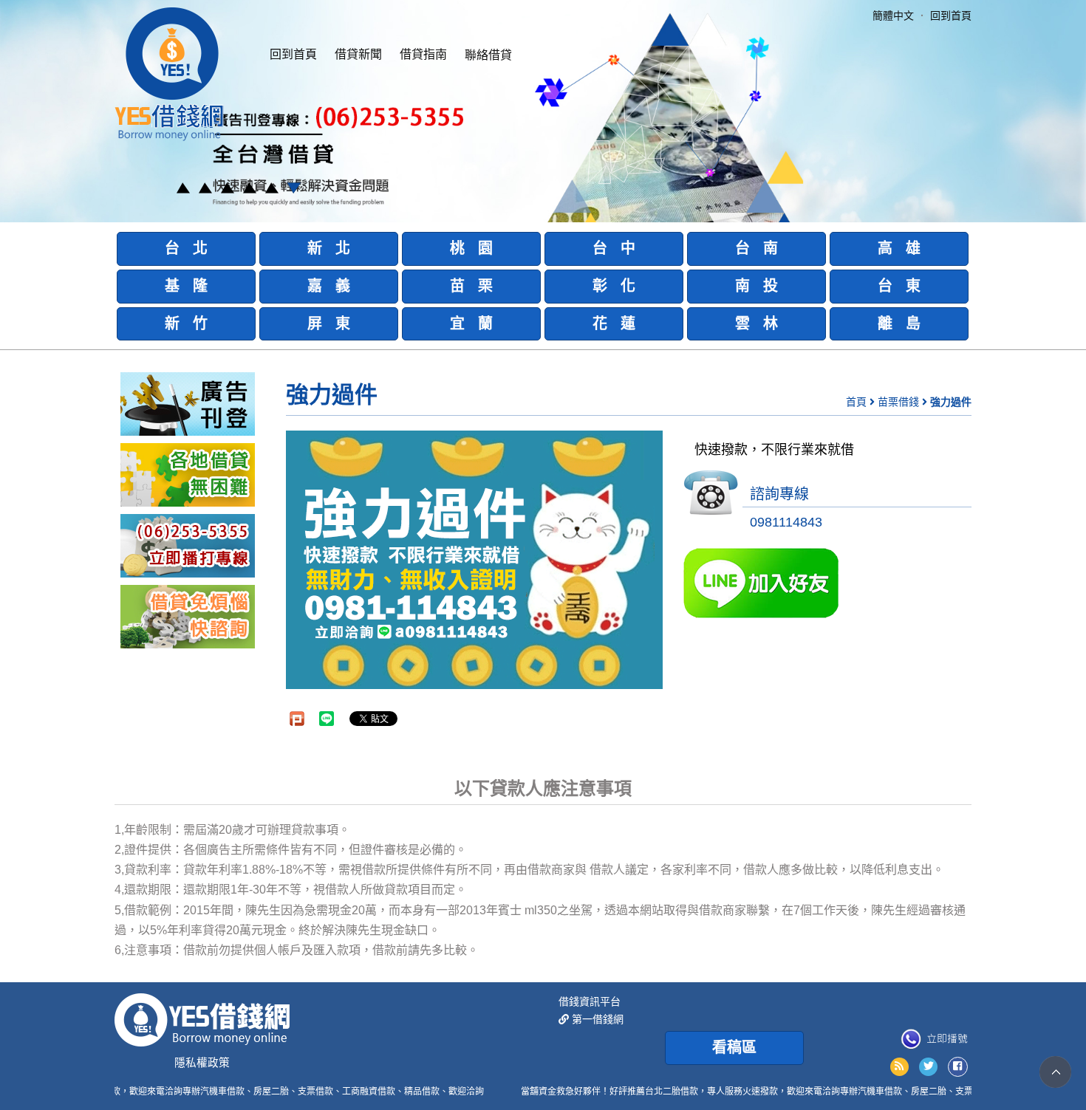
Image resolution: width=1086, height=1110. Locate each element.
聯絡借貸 (488, 55)
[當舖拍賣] (187, 403)
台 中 (613, 248)
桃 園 (471, 248)
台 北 (186, 248)
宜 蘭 (471, 323)
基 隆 (186, 286)
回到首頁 (293, 54)
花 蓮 (613, 323)
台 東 (899, 286)
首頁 (856, 402)
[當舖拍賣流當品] (187, 616)
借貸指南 (423, 54)
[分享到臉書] (958, 1067)
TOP (1055, 1072)
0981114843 (786, 522)
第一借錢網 (596, 1019)
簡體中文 (893, 15)
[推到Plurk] (297, 718)
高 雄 (899, 248)
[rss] (899, 1067)
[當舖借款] (187, 474)
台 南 (756, 248)
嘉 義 (328, 286)
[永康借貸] (187, 545)
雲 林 (756, 323)
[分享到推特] (928, 1067)
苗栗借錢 (898, 402)
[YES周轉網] (169, 72)
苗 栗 (471, 286)
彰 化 (613, 286)
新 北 (328, 248)
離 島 (899, 323)
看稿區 (734, 1047)
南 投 (756, 286)
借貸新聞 (358, 54)
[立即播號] (934, 1039)
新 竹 (186, 323)
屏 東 (328, 323)
